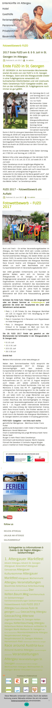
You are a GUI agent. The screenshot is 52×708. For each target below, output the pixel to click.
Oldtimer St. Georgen (39, 642)
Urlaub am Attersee (14, 535)
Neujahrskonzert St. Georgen (18, 638)
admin (31, 60)
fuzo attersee (22, 608)
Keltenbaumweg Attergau (29, 623)
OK (27, 704)
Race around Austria (20, 645)
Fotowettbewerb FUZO (15, 604)
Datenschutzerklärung (20, 701)
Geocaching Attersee (19, 616)
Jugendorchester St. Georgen (18, 619)
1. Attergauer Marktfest (23, 559)
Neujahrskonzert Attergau (17, 635)
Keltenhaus (10, 626)
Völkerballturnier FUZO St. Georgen (26, 664)
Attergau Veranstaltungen (22, 582)
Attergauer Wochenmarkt (30, 578)
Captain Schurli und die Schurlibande (16, 590)
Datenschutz (32, 676)
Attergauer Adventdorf (15, 566)
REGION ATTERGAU (12, 531)
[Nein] (49, 700)
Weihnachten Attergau (15, 666)
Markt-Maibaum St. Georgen (28, 629)
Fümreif (17, 612)
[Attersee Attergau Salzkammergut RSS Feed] (4, 675)
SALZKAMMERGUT (12, 540)
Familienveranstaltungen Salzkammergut (23, 601)
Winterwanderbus (36, 670)
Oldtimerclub (27, 642)
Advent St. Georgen (30, 563)
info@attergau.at (38, 302)
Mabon (19, 626)
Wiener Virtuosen (22, 669)
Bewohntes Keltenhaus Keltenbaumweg (24, 586)
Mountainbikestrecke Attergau (32, 632)
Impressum (21, 676)
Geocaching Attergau (33, 611)
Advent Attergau (12, 563)
